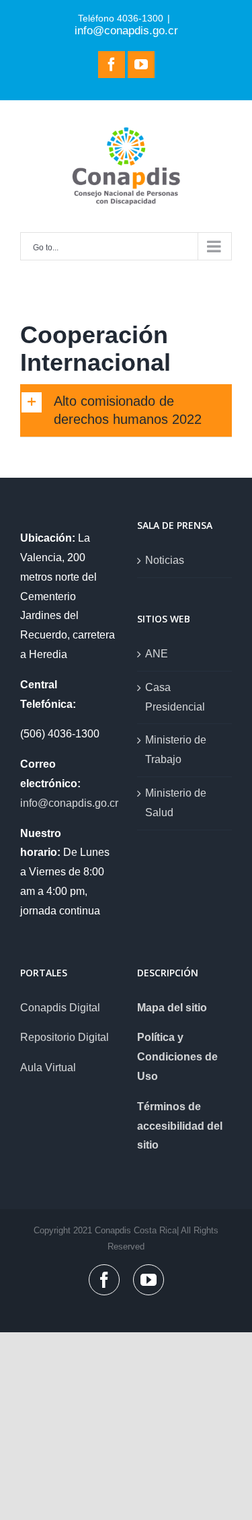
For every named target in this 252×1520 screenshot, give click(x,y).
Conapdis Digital (60, 1007)
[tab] (126, 410)
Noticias (164, 560)
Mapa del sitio (172, 1007)
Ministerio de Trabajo (175, 749)
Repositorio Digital (64, 1037)
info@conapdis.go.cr (126, 30)
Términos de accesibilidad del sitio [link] (179, 1126)
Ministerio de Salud (175, 802)
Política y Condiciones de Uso (177, 1057)
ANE (156, 653)
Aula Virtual (48, 1067)
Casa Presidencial (175, 697)
